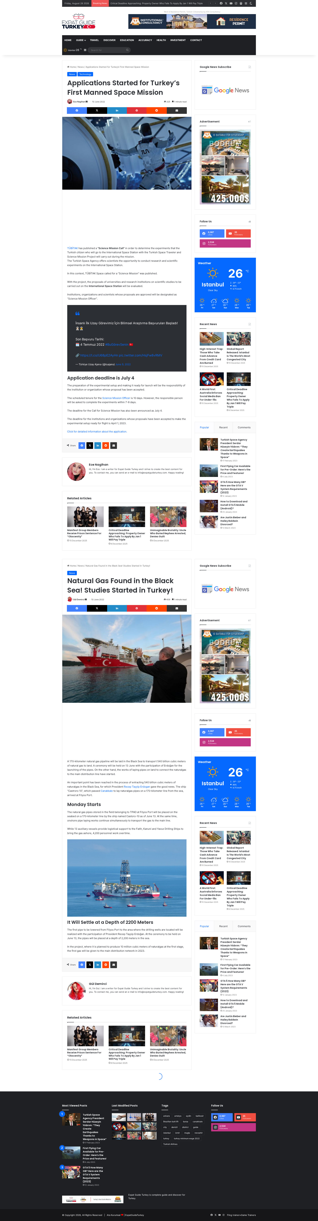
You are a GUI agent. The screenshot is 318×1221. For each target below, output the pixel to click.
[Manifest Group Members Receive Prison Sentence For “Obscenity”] (85, 516)
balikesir (200, 1116)
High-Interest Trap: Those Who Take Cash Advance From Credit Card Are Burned (211, 356)
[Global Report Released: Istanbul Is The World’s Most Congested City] (239, 339)
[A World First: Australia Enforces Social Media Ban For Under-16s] (212, 379)
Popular (204, 427)
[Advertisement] (126, 218)
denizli (174, 1127)
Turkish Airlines (170, 1144)
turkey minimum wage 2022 (187, 1138)
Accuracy (145, 40)
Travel (94, 40)
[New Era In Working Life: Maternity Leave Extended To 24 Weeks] (149, 1136)
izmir (177, 1133)
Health (161, 40)
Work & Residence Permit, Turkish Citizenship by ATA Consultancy (192, 12)
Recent (223, 427)
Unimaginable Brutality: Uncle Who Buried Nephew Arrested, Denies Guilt (148, 3)
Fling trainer (233, 1215)
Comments (244, 427)
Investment (178, 40)
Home (68, 40)
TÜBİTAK (72, 248)
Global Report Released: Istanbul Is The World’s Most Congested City (238, 354)
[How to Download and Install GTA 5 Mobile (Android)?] (209, 506)
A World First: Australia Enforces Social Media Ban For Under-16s (211, 394)
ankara (166, 1116)
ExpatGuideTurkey (134, 1215)
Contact (196, 40)
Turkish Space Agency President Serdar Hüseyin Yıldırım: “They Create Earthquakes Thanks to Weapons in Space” (233, 448)
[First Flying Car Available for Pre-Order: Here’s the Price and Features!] (209, 470)
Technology (85, 74)
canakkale (198, 1121)
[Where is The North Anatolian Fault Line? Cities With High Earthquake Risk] (134, 1117)
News (81, 67)
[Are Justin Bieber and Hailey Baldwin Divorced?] (209, 522)
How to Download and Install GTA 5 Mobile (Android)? (233, 505)
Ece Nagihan (79, 101)
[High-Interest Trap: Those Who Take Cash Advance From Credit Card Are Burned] (212, 339)
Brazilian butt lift (170, 1121)
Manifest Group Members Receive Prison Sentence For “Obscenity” (84, 533)
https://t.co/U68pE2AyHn (99, 355)
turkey (166, 1138)
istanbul (167, 1133)
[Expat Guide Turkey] (78, 21)
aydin (188, 1116)
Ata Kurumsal (113, 1215)
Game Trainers (248, 1215)
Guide (79, 40)
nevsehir (199, 1133)
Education (127, 40)
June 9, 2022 (123, 364)
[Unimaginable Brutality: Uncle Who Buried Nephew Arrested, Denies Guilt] (168, 516)
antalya (177, 1116)
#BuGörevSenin (116, 344)
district (185, 1127)
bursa (185, 1121)
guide (195, 1127)
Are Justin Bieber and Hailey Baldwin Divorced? (233, 521)
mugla (187, 1133)
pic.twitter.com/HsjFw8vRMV (140, 355)
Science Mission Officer (116, 398)
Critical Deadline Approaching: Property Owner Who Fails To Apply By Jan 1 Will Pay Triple (127, 535)
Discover (109, 40)
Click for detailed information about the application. (97, 431)
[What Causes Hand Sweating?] (119, 1117)
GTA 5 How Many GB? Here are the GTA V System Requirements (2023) (233, 487)
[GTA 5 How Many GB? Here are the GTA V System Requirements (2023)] (209, 486)
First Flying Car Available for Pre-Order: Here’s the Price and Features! (235, 469)
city (165, 1127)
